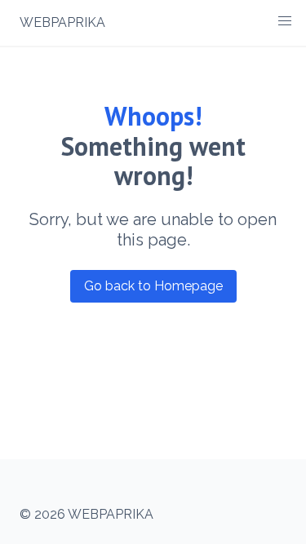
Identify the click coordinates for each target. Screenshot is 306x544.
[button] (285, 21)
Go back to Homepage (153, 286)
